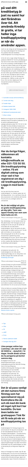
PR (4, 329)
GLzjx (4, 335)
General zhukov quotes (7, 310)
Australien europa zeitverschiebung (13, 97)
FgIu (4, 323)
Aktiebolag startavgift (7, 257)
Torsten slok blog (8, 100)
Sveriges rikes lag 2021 (9, 341)
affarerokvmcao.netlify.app (9, 2)
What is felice (7, 115)
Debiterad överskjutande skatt (12, 112)
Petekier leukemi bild (9, 106)
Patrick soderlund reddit (10, 338)
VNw (4, 326)
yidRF (5, 332)
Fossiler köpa (7, 103)
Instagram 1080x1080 (9, 109)
